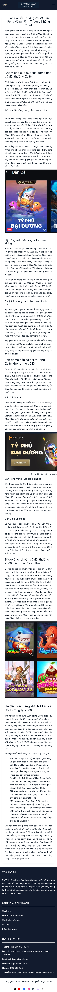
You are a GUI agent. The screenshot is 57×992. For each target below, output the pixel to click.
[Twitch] (38, 989)
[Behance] (24, 989)
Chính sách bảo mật (11, 920)
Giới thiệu (6, 911)
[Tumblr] (33, 989)
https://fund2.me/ (19, 963)
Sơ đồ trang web (9, 929)
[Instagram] (29, 989)
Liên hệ (5, 924)
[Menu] (53, 5)
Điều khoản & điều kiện (12, 915)
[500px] (42, 989)
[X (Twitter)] (15, 989)
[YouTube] (19, 989)
